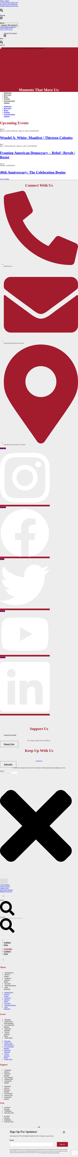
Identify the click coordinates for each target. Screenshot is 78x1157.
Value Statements (7, 988)
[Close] (64, 1132)
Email (12, 1140)
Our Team (8, 983)
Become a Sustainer (7, 1074)
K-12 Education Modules (9, 1026)
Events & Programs (7, 1108)
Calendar (8, 940)
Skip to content (4, 1)
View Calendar (4, 179)
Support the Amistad (8, 1082)
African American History (7, 1034)
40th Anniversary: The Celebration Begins (33, 172)
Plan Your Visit (9, 1113)
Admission (8, 93)
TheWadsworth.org (10, 985)
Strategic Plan (9, 1079)
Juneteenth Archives (7, 1071)
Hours (6, 97)
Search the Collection (7, 1029)
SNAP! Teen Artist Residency (9, 1022)
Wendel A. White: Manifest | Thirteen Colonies (36, 138)
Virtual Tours (8, 1038)
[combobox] (8, 773)
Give (6, 945)
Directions (7, 95)
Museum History (7, 981)
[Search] (4, 881)
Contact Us (39, 761)
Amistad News (9, 972)
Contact (7, 942)
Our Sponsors (9, 1077)
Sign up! (62, 1144)
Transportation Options (9, 102)
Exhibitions (8, 1111)
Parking (7, 99)
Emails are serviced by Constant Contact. (50, 1152)
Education (8, 1019)
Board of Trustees (7, 975)
